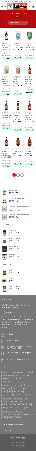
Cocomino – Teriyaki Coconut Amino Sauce (6, 152)
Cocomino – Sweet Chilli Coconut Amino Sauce (29, 116)
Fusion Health (19, 382)
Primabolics (20, 408)
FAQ (26, 441)
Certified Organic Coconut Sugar (29, 45)
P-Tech (29, 404)
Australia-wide (17, 324)
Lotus (9, 391)
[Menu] (1, 6)
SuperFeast (20, 411)
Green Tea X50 (19, 385)
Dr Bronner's (5, 378)
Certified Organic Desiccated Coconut (5, 80)
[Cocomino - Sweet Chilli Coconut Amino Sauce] (29, 105)
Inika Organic (16, 388)
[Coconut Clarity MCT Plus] (18, 141)
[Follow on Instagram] (7, 312)
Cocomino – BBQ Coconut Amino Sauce (29, 79)
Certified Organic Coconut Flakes (18, 45)
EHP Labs (14, 378)
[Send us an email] (10, 312)
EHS (20, 378)
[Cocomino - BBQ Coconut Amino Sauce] (29, 70)
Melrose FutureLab (7, 395)
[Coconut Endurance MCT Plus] (29, 141)
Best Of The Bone (13, 375)
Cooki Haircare (24, 375)
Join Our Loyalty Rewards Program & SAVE (19, 353)
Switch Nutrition (6, 414)
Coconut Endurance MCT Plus (28, 151)
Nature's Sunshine (17, 398)
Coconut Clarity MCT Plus (17, 151)
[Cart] (33, 6)
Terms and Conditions (18, 442)
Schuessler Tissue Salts (8, 411)
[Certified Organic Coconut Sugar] (29, 35)
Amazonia (20, 372)
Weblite (16, 447)
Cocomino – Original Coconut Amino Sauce (17, 116)
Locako (4, 391)
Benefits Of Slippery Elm (15, 340)
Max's (14, 391)
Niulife (26, 398)
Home (11, 13)
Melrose (20, 391)
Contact (21, 441)
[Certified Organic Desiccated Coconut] (6, 70)
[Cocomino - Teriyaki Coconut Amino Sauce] (6, 141)
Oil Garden (13, 404)
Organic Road (21, 404)
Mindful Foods (19, 395)
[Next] (22, 175)
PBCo (3, 408)
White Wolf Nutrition (15, 417)
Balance (4, 375)
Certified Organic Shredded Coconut (16, 80)
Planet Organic (11, 408)
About (10, 441)
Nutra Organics (22, 401)
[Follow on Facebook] (3, 312)
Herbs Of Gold (6, 388)
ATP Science (28, 372)
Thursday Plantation (27, 414)
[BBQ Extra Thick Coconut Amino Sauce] (6, 35)
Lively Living (25, 388)
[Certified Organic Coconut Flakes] (18, 35)
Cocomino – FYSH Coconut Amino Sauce (6, 115)
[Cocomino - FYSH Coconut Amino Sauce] (6, 105)
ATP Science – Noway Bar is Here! (18, 359)
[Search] (5, 6)
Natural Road (28, 395)
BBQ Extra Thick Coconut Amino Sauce (6, 45)
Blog (15, 441)
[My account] (30, 6)
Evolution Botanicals (8, 382)
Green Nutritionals (7, 385)
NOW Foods (5, 401)
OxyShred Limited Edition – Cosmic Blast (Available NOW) (19, 347)
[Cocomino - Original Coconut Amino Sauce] (18, 105)
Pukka (27, 408)
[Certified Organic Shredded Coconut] (18, 70)
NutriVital (5, 404)
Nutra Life (14, 401)
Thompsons (16, 414)
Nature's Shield (6, 398)
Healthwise (28, 385)
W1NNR (4, 417)
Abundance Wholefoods (9, 372)
